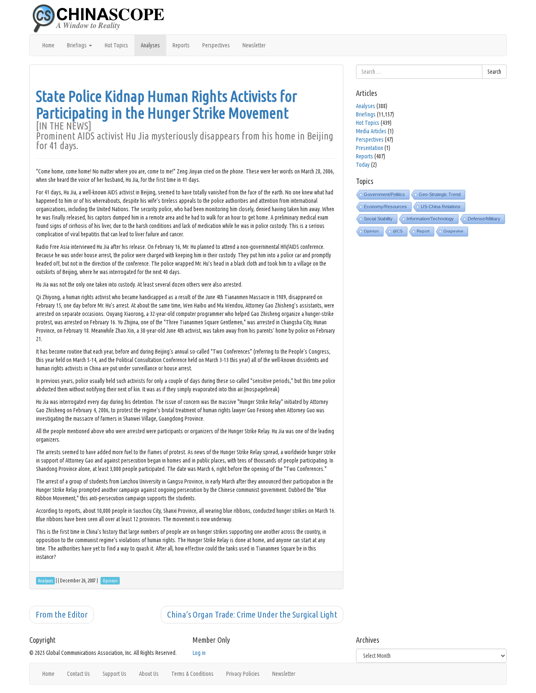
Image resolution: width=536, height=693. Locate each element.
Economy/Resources (385, 206)
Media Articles (371, 131)
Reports (181, 45)
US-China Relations (441, 206)
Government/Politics (384, 194)
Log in (199, 652)
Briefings (77, 45)
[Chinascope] (102, 19)
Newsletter (253, 45)
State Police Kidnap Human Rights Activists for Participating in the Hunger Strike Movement (166, 105)
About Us (149, 673)
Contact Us (78, 673)
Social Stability (378, 218)
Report (423, 231)
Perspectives (216, 45)
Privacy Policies (243, 673)
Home (48, 45)
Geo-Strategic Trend (440, 194)
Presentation (369, 148)
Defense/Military (484, 218)
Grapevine (453, 231)
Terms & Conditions (192, 673)
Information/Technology (430, 218)
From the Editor (62, 614)
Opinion (371, 231)
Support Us (114, 673)
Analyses (150, 45)
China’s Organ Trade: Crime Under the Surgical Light (252, 614)
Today (363, 164)
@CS (398, 231)
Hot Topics (116, 45)
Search (494, 71)
